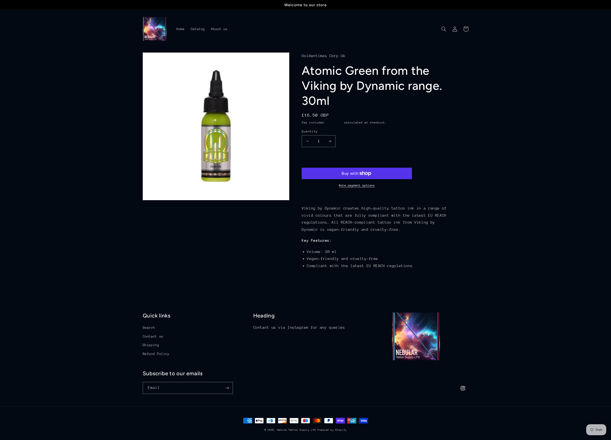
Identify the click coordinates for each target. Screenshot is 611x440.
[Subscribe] (226, 388)
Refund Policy (156, 354)
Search (149, 327)
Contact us (153, 336)
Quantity (310, 131)
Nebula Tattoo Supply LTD (296, 430)
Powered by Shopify (332, 430)
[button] (443, 28)
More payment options (357, 185)
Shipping (335, 122)
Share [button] (312, 279)
